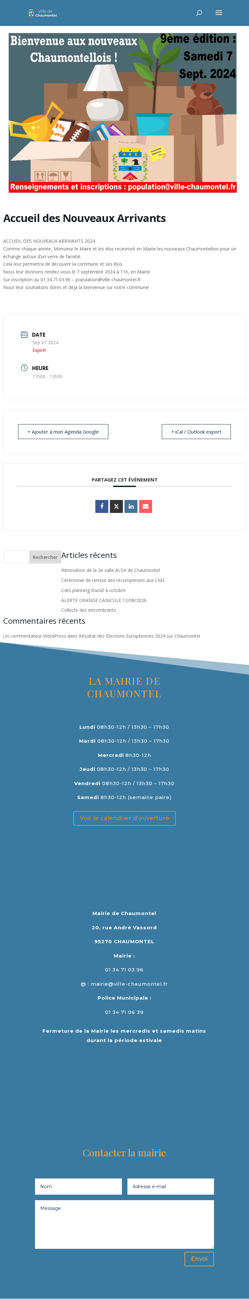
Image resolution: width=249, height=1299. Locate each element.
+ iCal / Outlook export (196, 431)
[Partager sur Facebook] (101, 506)
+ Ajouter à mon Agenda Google (63, 431)
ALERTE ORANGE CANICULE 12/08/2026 (104, 600)
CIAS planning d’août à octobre (93, 590)
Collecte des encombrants (88, 610)
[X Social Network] (116, 506)
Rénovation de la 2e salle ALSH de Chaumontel (110, 570)
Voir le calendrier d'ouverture (124, 818)
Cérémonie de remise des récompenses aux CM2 (113, 580)
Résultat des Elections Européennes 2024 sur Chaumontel (139, 636)
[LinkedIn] (130, 506)
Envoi (199, 1258)
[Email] (145, 506)
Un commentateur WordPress (34, 636)
